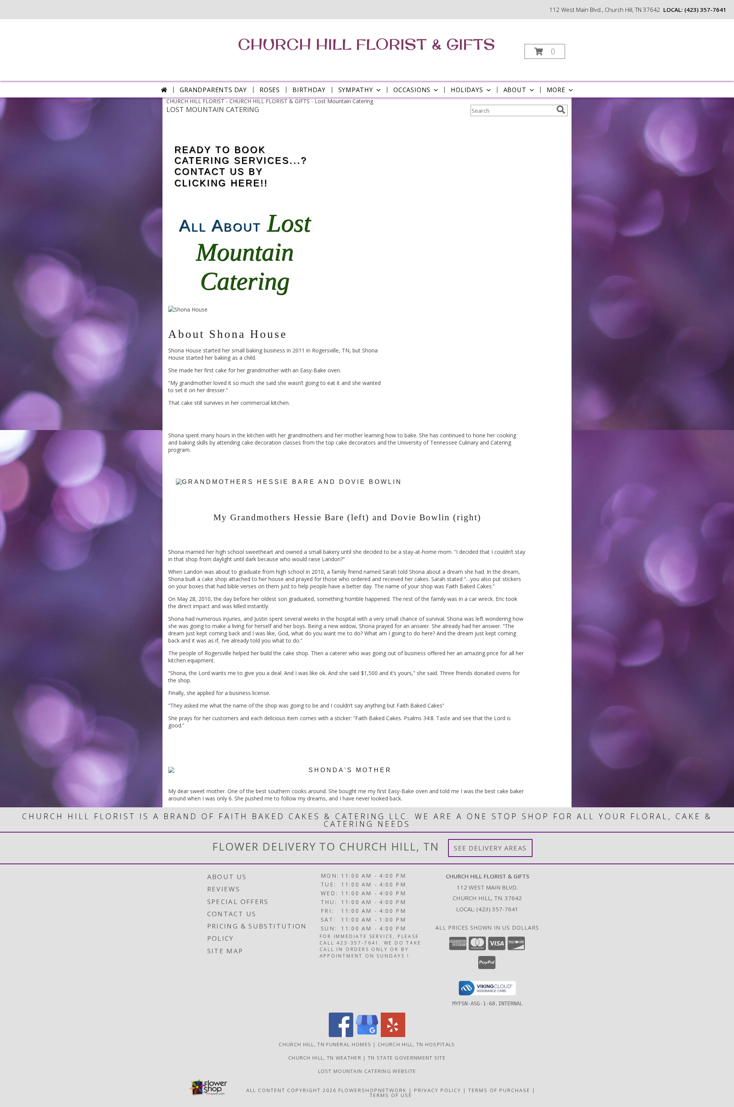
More (556, 90)
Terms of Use (391, 1095)
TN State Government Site (407, 1057)
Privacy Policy (437, 1090)
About (514, 90)
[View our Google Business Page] (367, 1035)
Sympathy (355, 90)
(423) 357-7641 (705, 9)
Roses (270, 90)
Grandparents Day (213, 90)
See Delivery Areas (490, 848)
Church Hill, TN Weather (324, 1057)
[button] (545, 51)
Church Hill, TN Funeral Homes (325, 1044)
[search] (560, 109)
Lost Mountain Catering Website (367, 1071)
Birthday (308, 90)
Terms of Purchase (499, 1090)
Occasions (411, 90)
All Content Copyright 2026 (291, 1090)
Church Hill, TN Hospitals (416, 1044)
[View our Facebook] (341, 1035)
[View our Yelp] (393, 1035)
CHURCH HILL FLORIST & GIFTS (366, 44)
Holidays (467, 90)
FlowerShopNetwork (372, 1090)
